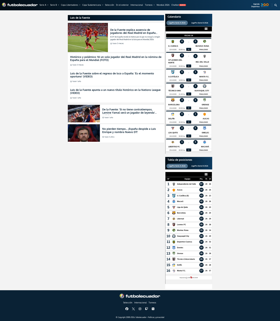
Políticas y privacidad (156, 317)
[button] (44, 5)
